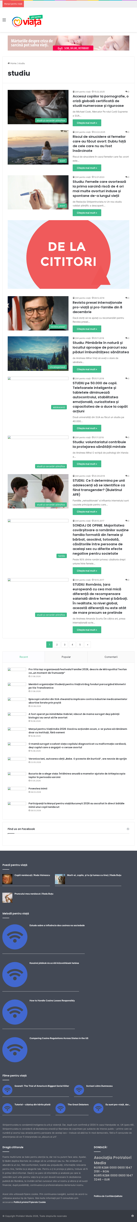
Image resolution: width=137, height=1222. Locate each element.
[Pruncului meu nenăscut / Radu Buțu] (7, 902)
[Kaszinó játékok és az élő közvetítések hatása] (14, 986)
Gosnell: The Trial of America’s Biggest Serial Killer (42, 1086)
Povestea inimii (38, 788)
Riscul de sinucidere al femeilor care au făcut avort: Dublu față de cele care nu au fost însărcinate (99, 143)
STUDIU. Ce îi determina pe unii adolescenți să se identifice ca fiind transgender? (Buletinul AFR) (99, 487)
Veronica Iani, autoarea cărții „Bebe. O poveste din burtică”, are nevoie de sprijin (78, 758)
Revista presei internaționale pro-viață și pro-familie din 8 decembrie (97, 307)
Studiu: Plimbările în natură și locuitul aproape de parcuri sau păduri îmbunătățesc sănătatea (101, 347)
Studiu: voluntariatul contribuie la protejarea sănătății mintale (99, 444)
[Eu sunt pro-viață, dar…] (98, 1112)
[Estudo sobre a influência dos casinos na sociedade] (14, 948)
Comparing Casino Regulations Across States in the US (59, 1038)
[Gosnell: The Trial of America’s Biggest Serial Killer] (7, 1094)
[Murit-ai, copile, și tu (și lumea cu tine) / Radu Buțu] (60, 883)
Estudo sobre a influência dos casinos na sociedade (57, 925)
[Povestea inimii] (17, 793)
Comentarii (111, 656)
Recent (24, 656)
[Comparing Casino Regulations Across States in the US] (14, 1061)
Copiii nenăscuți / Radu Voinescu (32, 875)
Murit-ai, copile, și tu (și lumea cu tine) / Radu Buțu (94, 875)
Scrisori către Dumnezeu (99, 1086)
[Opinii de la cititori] (68, 254)
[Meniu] (4, 21)
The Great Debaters (78, 1104)
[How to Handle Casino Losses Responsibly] (14, 1023)
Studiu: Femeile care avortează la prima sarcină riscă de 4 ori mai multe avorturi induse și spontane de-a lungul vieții (99, 188)
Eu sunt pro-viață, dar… (118, 1104)
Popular (66, 656)
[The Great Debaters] (60, 1112)
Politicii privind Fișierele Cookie (30, 1202)
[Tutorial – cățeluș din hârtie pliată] (7, 1112)
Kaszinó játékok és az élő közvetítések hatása (54, 963)
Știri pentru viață (83, 91)
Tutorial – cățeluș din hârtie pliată (32, 1104)
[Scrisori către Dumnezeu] (79, 1094)
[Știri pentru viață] (27, 20)
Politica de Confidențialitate (108, 1196)
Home (13, 63)
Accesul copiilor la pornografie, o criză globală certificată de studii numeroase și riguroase (101, 101)
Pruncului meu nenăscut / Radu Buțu (34, 893)
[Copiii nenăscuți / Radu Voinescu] (7, 883)
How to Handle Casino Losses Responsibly (52, 1000)
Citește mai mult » (87, 122)
